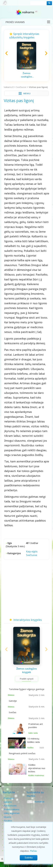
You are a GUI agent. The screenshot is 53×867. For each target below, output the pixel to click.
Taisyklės (35, 864)
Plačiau (33, 850)
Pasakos (8, 820)
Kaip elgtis (32, 551)
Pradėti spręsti (26, 678)
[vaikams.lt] (26, 13)
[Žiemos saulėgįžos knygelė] (26, 68)
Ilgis (10, 543)
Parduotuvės (10, 805)
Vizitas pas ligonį (38, 87)
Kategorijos (14, 553)
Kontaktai (39, 801)
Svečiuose (21, 87)
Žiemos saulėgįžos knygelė (26, 75)
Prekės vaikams (15, 22)
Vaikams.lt (9, 87)
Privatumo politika (19, 864)
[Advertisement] (26, 589)
